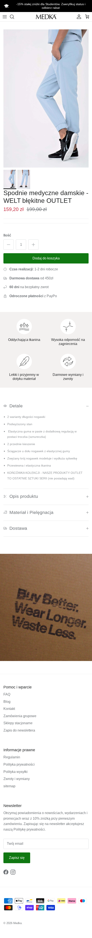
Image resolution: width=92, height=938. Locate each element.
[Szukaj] (14, 16)
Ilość (7, 235)
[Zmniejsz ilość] (8, 244)
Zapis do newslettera (19, 730)
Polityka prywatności (19, 764)
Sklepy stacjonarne (18, 723)
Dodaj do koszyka (46, 258)
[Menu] (4, 16)
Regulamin (11, 757)
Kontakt (9, 709)
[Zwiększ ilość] (33, 244)
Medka (17, 923)
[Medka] (46, 16)
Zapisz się (17, 858)
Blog (6, 701)
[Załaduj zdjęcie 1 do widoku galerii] (46, 98)
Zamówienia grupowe (19, 716)
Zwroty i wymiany (16, 779)
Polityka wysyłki (15, 772)
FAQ (6, 694)
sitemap (9, 786)
